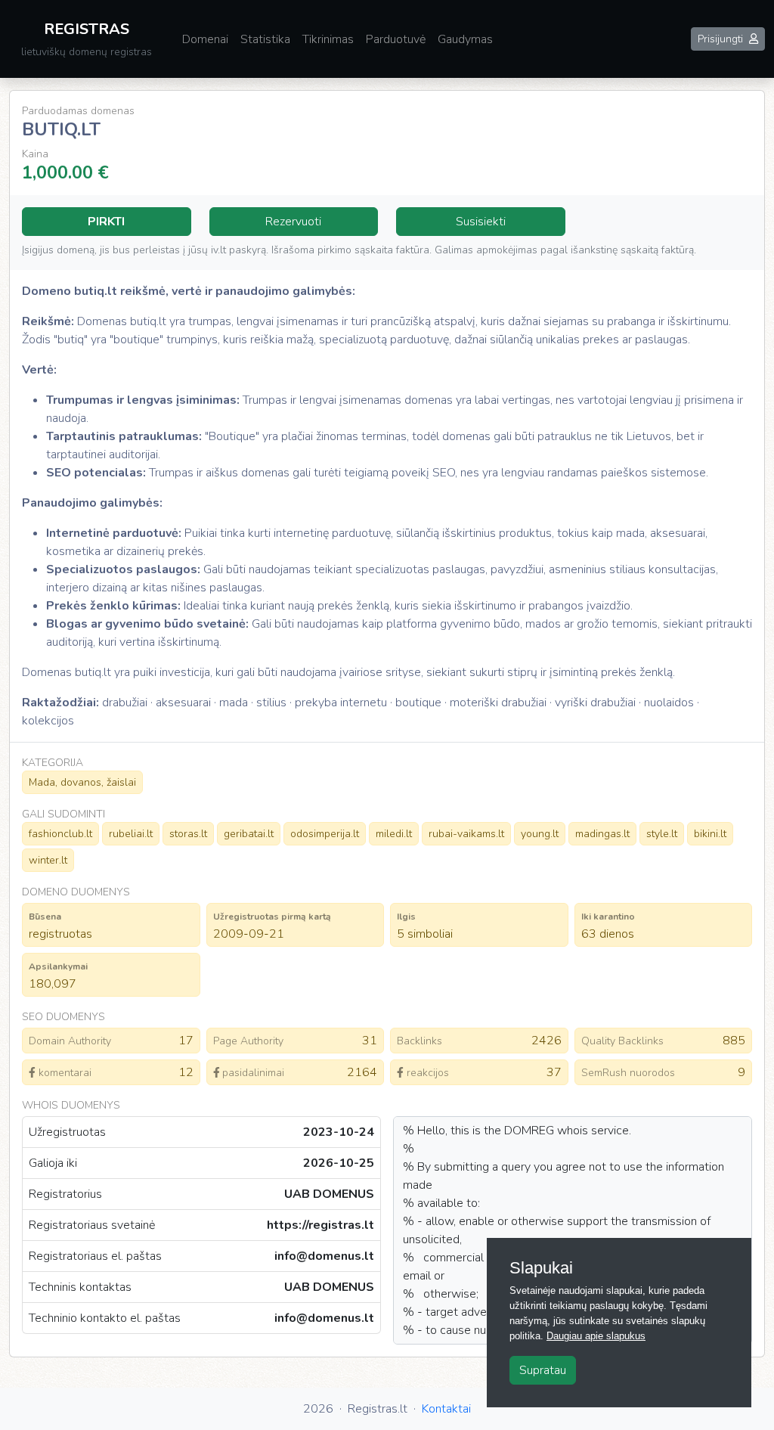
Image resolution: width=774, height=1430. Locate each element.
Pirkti (106, 221)
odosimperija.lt (324, 834)
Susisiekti (481, 221)
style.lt (661, 834)
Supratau (542, 1370)
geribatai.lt (249, 834)
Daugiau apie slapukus (596, 1336)
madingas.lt (602, 834)
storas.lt (188, 834)
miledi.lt (394, 834)
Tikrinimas (328, 39)
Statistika (265, 39)
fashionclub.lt (60, 834)
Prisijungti (720, 39)
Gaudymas (465, 39)
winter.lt (48, 860)
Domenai (205, 39)
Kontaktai (446, 1409)
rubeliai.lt (131, 834)
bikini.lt (710, 834)
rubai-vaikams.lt (466, 834)
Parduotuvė (396, 39)
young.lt (540, 834)
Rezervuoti (293, 221)
